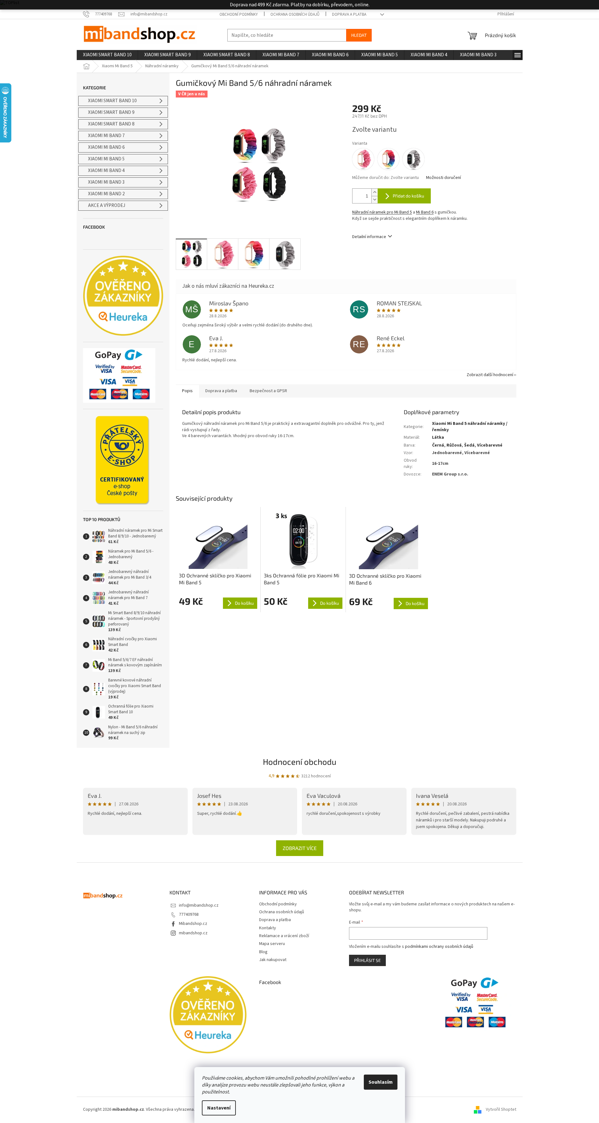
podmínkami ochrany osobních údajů (439, 946)
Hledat (359, 35)
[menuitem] (107, 55)
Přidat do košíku (408, 195)
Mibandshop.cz (193, 923)
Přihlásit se (367, 960)
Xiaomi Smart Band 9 (111, 112)
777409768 (189, 914)
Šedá (469, 445)
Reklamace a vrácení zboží (284, 936)
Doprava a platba (349, 14)
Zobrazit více (300, 848)
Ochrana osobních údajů (294, 14)
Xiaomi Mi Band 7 (106, 135)
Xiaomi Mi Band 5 (106, 159)
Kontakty (267, 928)
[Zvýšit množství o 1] (374, 192)
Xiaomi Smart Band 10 (112, 100)
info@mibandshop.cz (199, 905)
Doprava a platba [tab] (221, 391)
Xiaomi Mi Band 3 (106, 182)
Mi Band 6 (425, 212)
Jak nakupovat (272, 960)
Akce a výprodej (106, 205)
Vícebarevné (489, 445)
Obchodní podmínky (238, 14)
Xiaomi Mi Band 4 (106, 170)
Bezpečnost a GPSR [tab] (268, 391)
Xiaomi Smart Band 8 (111, 124)
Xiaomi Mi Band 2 (106, 194)
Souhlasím (381, 1082)
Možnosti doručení (443, 178)
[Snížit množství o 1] (374, 199)
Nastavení (218, 1107)
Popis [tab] (187, 391)
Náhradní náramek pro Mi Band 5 (382, 212)
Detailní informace (369, 237)
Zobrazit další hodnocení (490, 375)
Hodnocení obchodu (299, 761)
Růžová (454, 445)
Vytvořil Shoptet (501, 1109)
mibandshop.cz (193, 933)
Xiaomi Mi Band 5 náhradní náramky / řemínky (469, 426)
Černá (438, 445)
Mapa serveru (272, 944)
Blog (263, 952)
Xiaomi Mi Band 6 (106, 147)
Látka (438, 437)
